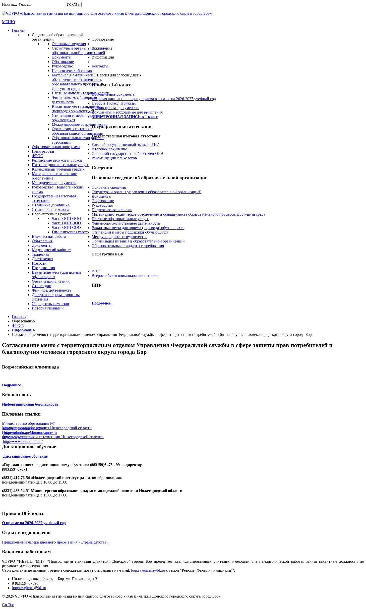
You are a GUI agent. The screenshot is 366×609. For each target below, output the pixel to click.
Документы (101, 196)
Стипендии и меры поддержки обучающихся (130, 232)
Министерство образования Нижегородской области (47, 428)
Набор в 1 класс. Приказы (114, 103)
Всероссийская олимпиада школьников (125, 275)
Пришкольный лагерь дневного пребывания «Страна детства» (55, 542)
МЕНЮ (8, 22)
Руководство (102, 205)
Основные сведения (109, 187)
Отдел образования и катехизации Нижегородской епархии (53, 437)
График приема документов (115, 108)
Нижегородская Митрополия (26, 432)
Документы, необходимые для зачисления (127, 112)
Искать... (9, 4)
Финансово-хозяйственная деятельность (126, 223)
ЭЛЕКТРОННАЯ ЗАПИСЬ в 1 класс (125, 117)
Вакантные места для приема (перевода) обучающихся (138, 228)
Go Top (8, 605)
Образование (103, 201)
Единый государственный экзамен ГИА (126, 144)
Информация (23, 330)
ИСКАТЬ (73, 4)
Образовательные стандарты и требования (128, 246)
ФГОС (17, 325)
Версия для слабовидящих (119, 75)
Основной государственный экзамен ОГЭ (127, 153)
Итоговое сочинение (109, 149)
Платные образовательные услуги (120, 219)
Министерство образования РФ (29, 423)
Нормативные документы (113, 94)
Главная (18, 316)
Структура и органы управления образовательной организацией (146, 192)
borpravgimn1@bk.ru (148, 570)
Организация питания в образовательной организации (138, 241)
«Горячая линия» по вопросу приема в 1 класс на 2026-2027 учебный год (154, 99)
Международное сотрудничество (119, 237)
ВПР (96, 271)
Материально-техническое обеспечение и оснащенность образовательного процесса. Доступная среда (178, 214)
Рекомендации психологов (114, 158)
